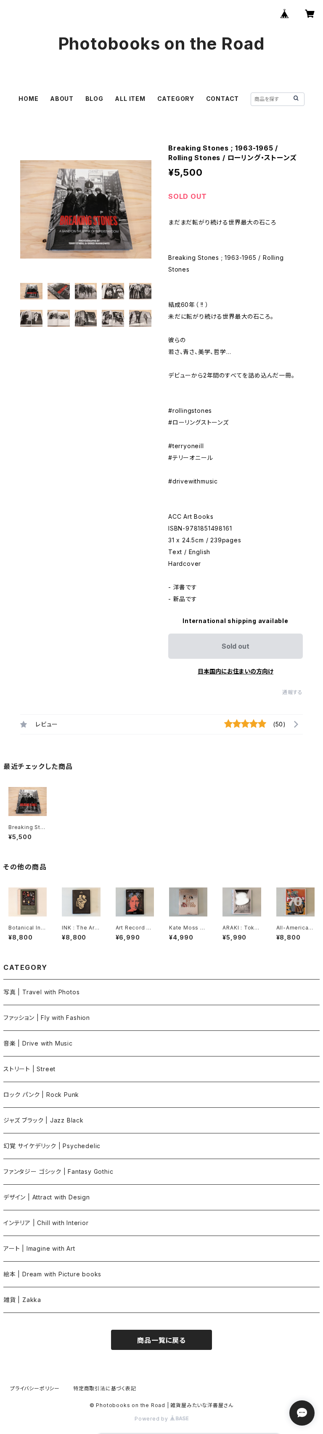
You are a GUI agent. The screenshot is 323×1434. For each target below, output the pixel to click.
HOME (28, 98)
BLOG (94, 98)
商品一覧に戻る (161, 1340)
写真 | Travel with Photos (41, 992)
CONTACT (222, 98)
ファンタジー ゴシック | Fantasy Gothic (58, 1171)
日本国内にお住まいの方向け (235, 671)
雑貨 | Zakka (22, 1299)
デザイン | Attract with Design (46, 1197)
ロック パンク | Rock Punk (41, 1094)
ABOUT (62, 98)
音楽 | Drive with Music (38, 1043)
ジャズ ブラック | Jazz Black (43, 1120)
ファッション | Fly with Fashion (46, 1017)
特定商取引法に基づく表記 (104, 1388)
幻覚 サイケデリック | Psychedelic (52, 1145)
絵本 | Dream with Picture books (52, 1274)
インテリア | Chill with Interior (46, 1222)
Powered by (152, 1419)
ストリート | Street (29, 1068)
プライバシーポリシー (35, 1388)
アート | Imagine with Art (39, 1248)
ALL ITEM (130, 98)
